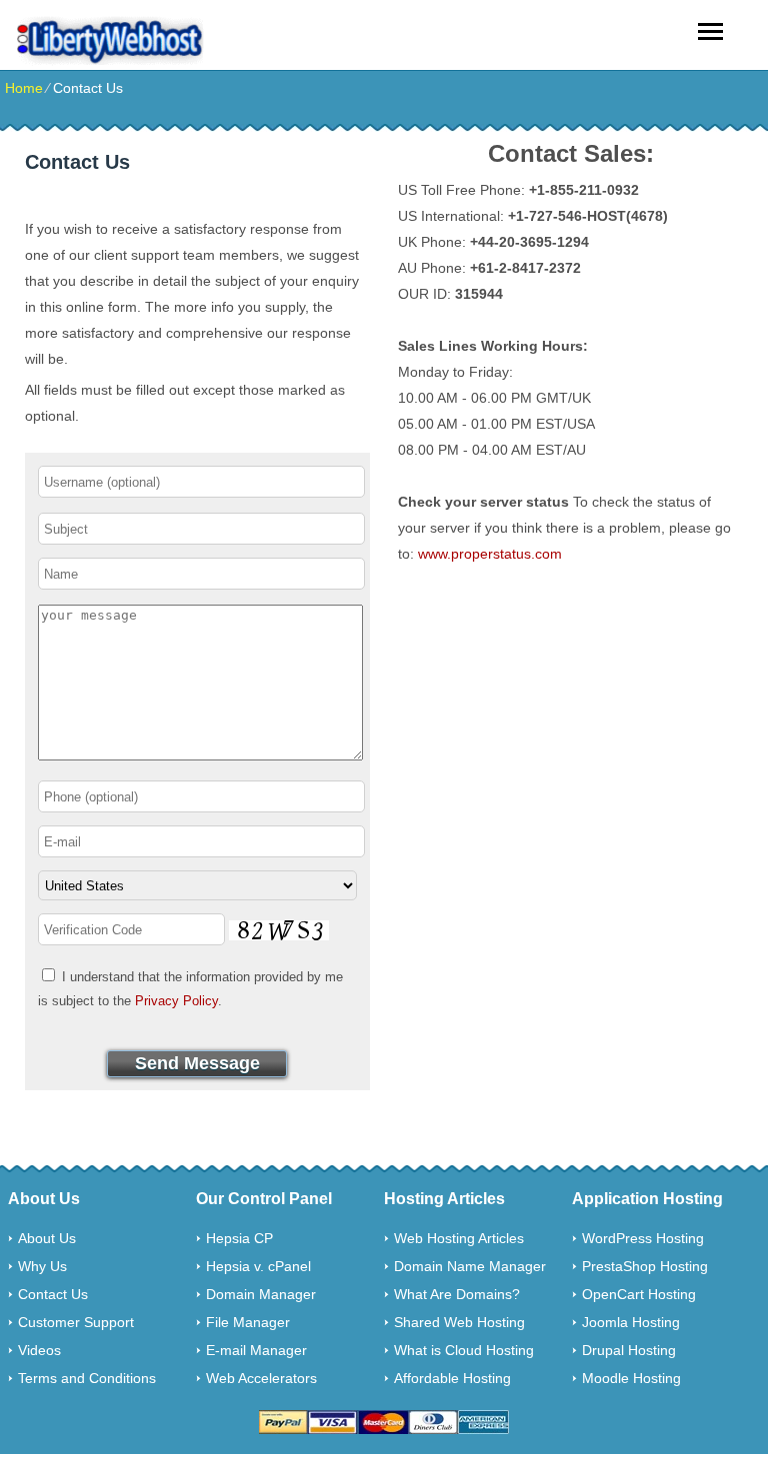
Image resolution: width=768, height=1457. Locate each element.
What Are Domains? (457, 1294)
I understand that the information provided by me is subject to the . (190, 988)
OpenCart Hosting (639, 1294)
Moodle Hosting (631, 1378)
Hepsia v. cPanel (258, 1266)
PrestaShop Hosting (645, 1266)
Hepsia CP (239, 1238)
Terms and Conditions (87, 1378)
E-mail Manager (256, 1350)
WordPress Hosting (643, 1238)
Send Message (197, 1063)
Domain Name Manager (470, 1266)
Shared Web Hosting (459, 1322)
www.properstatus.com (490, 554)
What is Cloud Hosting (464, 1350)
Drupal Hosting (629, 1350)
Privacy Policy (176, 1000)
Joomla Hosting (631, 1322)
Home (24, 88)
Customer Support (76, 1322)
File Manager (248, 1322)
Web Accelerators (261, 1378)
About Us (47, 1238)
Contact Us (53, 1294)
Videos (39, 1350)
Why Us (42, 1266)
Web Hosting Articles (459, 1238)
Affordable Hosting (452, 1378)
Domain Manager (261, 1294)
